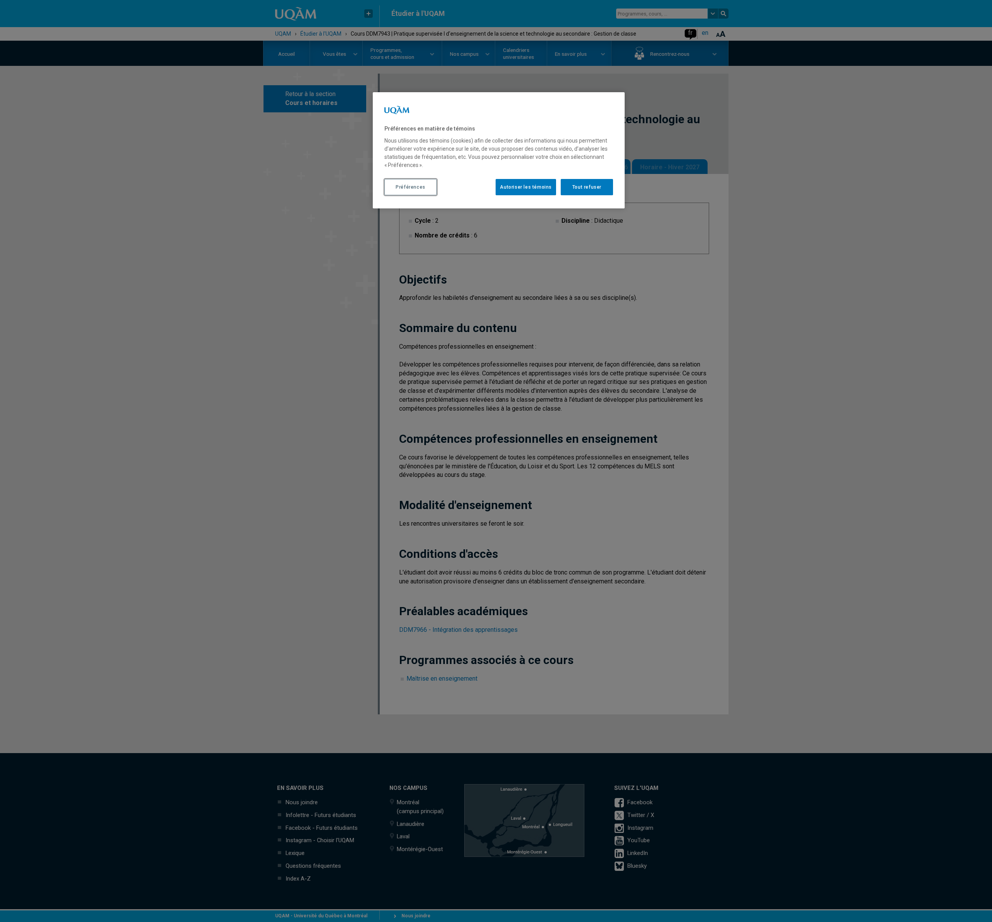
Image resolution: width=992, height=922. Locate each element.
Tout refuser (586, 187)
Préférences (410, 187)
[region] (499, 150)
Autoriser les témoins (526, 187)
